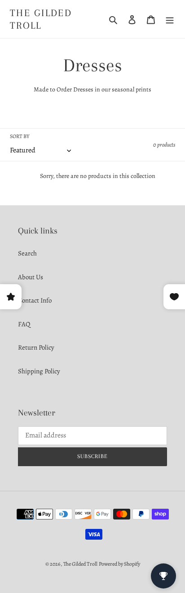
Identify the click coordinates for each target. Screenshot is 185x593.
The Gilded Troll (41, 19)
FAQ (24, 324)
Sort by (19, 136)
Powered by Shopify (119, 563)
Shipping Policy (39, 371)
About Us (30, 277)
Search (27, 253)
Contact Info (35, 300)
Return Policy (36, 347)
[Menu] (169, 19)
